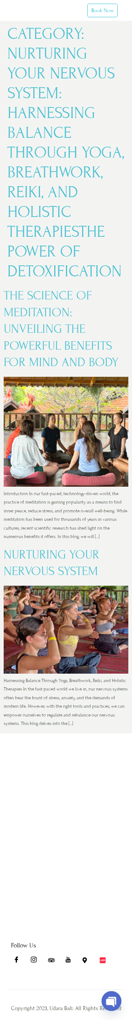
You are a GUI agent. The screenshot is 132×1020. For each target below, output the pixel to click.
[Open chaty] (111, 996)
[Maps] (88, 961)
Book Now (102, 10)
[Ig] (36, 961)
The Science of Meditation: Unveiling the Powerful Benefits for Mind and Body (61, 328)
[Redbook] (105, 961)
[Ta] (53, 961)
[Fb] (19, 961)
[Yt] (70, 961)
